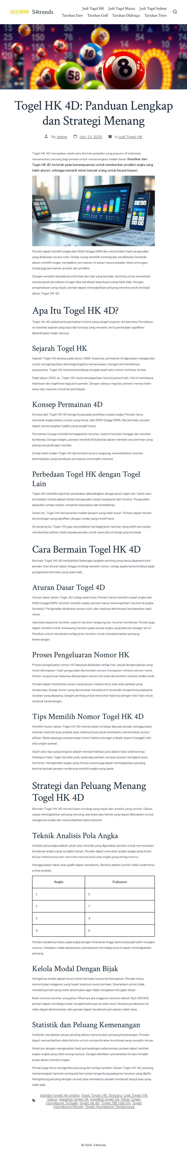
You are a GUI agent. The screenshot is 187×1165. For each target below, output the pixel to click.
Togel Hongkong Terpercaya (109, 1106)
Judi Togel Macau (121, 8)
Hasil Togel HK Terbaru (101, 1095)
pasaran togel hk (74, 1099)
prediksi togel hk (104, 1099)
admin (62, 136)
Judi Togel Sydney (153, 8)
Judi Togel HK (93, 8)
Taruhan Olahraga (126, 15)
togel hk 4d (89, 1102)
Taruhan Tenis (155, 15)
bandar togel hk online (60, 1095)
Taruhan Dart (72, 15)
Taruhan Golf (97, 15)
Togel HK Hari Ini (115, 1102)
